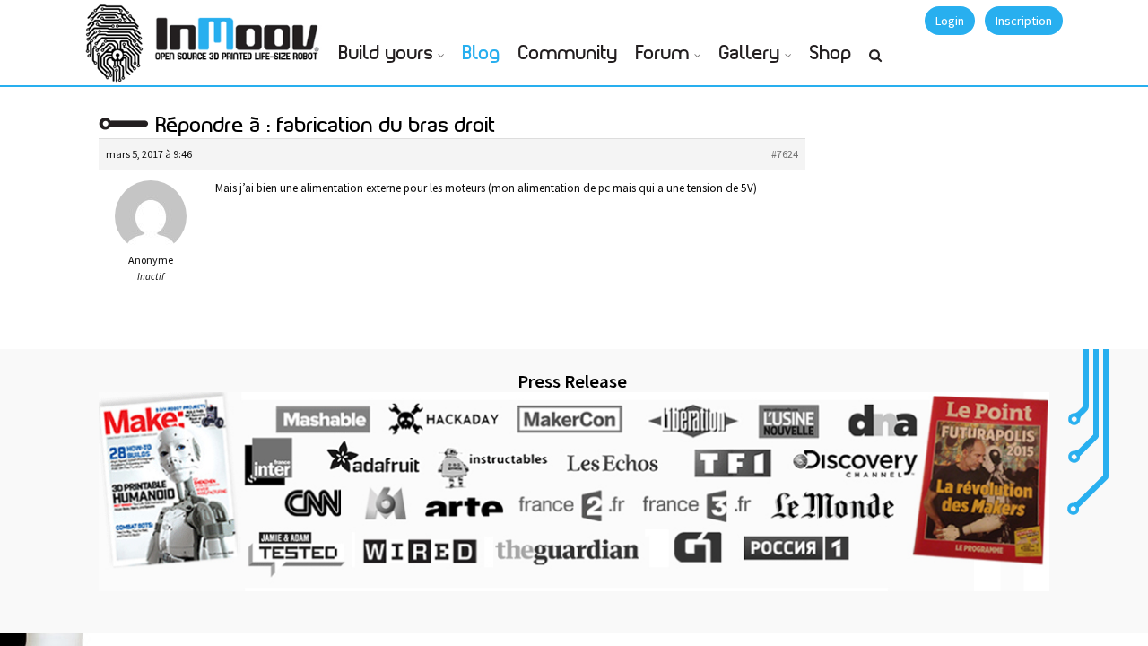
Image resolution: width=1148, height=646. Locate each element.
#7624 (784, 154)
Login (949, 21)
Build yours (386, 53)
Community (568, 53)
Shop (831, 53)
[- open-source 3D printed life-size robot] (240, 33)
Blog (481, 53)
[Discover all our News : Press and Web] (574, 491)
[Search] (875, 62)
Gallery (749, 53)
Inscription (1024, 21)
